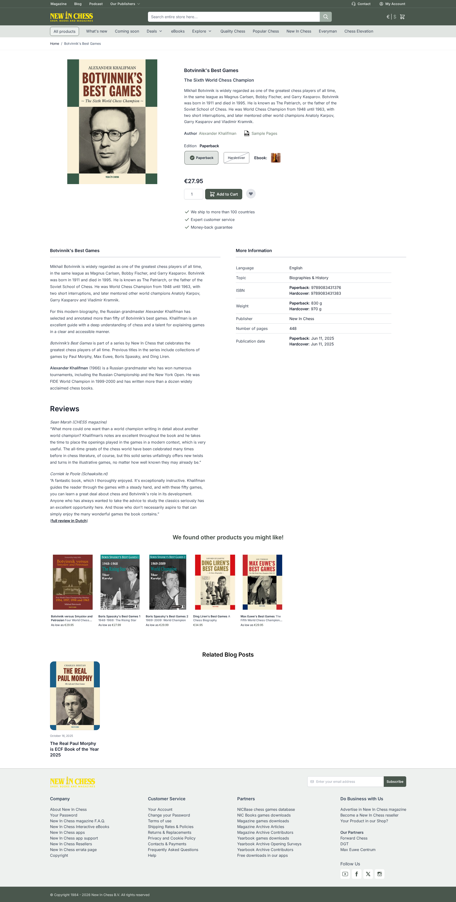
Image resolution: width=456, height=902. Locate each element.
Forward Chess (353, 838)
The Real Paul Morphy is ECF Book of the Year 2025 (74, 749)
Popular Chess (266, 31)
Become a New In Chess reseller (369, 815)
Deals (152, 31)
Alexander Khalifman (217, 133)
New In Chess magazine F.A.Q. (77, 820)
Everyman (328, 31)
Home (54, 43)
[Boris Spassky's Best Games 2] (168, 582)
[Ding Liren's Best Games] (215, 582)
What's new (96, 31)
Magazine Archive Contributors (265, 832)
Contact (364, 4)
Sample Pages (264, 133)
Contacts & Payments (167, 843)
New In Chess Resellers (71, 843)
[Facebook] (356, 874)
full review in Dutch (69, 520)
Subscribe (395, 781)
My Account (395, 4)
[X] (368, 874)
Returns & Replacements (169, 832)
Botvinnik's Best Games (82, 43)
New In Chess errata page (73, 849)
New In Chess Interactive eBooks (79, 826)
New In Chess (299, 31)
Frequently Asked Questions (173, 849)
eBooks (178, 31)
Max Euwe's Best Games (261, 618)
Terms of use (159, 820)
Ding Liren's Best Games (211, 618)
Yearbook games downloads (263, 838)
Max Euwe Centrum (358, 849)
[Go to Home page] (71, 16)
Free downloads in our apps (262, 855)
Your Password (63, 815)
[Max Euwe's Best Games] (262, 582)
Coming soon (127, 31)
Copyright (59, 855)
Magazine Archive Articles (260, 826)
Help (152, 855)
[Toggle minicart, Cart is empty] (402, 17)
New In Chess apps (67, 832)
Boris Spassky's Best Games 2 (167, 618)
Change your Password (169, 815)
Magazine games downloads (263, 820)
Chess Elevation (358, 31)
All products (64, 31)
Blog (78, 4)
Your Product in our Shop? (364, 820)
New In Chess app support (74, 838)
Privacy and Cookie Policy (172, 838)
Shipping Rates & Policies (170, 826)
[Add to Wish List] (251, 193)
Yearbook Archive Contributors (265, 849)
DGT (344, 843)
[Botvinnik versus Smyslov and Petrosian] (73, 582)
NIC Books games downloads (264, 815)
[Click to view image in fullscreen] (112, 121)
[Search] (326, 17)
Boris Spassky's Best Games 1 (119, 618)
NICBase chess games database (266, 809)
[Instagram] (379, 874)
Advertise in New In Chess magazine (373, 809)
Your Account (160, 809)
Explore (199, 31)
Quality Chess (232, 31)
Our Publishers (122, 4)
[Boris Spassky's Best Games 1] (120, 582)
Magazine (59, 4)
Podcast (96, 4)
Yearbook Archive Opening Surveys (269, 843)
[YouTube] (345, 874)
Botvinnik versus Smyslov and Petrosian (72, 618)
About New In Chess (68, 809)
